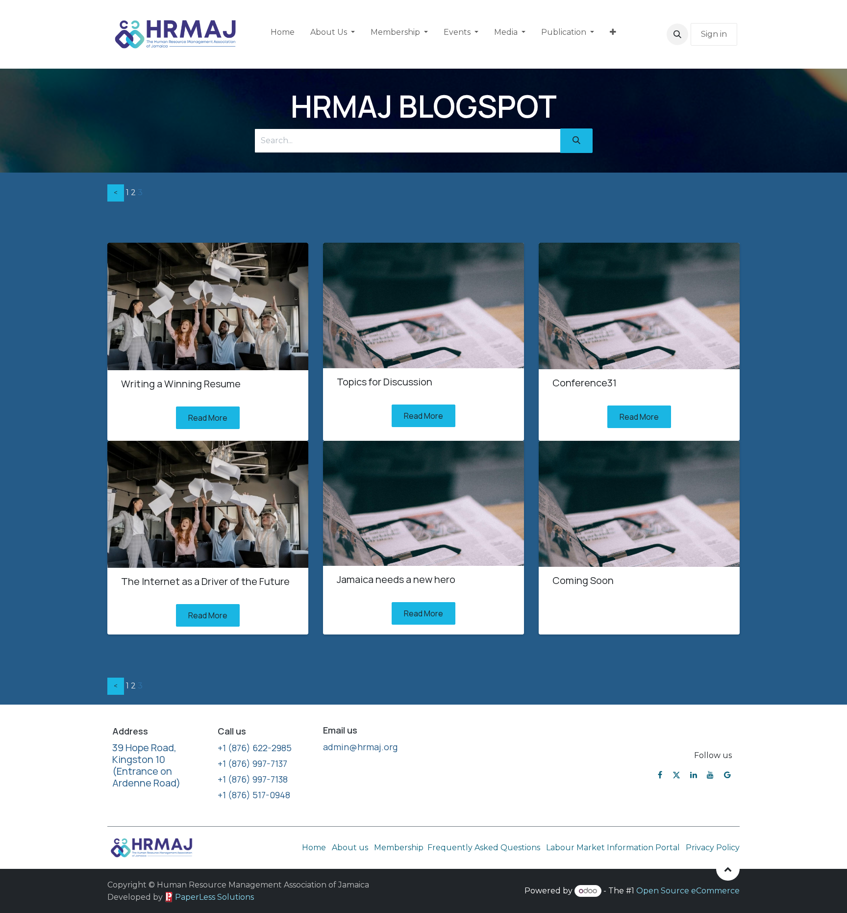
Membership (399, 847)
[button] (677, 34)
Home (314, 847)
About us (350, 847)
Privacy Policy (713, 847)
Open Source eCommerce (688, 890)
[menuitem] (282, 34)
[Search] (576, 140)
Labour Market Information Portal (613, 847)
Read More (207, 417)
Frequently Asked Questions (484, 847)
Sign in (714, 34)
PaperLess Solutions (214, 897)
